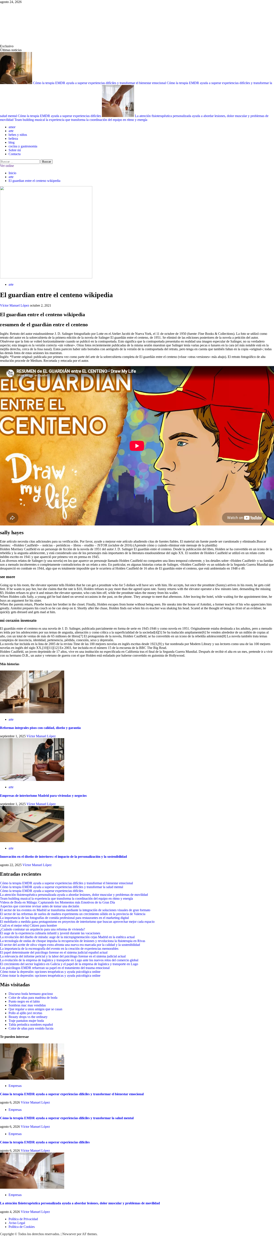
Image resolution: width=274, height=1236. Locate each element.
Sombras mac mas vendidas (27, 1005)
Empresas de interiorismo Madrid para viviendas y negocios (43, 795)
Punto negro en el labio (24, 1001)
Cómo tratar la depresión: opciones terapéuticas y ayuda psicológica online (50, 971)
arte (11, 131)
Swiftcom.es (32, 24)
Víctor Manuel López (15, 305)
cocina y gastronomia (23, 146)
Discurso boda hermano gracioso (31, 994)
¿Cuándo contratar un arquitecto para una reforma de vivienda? (42, 929)
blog (12, 142)
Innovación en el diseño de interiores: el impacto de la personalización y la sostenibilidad (63, 856)
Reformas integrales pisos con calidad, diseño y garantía (40, 728)
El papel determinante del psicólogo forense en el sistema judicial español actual (53, 952)
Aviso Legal (17, 1223)
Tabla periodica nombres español (31, 1024)
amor (12, 127)
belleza (13, 138)
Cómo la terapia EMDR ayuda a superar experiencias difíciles (60, 116)
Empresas (15, 1086)
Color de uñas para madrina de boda (33, 997)
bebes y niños (18, 135)
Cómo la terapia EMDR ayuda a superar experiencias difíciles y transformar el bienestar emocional (100, 83)
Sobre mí (15, 150)
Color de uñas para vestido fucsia (31, 1028)
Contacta (15, 154)
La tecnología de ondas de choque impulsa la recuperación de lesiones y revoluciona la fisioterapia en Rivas (72, 941)
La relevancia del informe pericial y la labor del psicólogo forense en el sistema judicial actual (63, 956)
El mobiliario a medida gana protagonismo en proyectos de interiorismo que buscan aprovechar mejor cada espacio (77, 921)
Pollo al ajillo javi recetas (25, 1013)
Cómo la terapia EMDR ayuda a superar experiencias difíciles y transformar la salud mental (61, 887)
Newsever (69, 1234)
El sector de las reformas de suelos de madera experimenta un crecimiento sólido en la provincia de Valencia (72, 914)
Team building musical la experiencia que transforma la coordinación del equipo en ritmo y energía (80, 120)
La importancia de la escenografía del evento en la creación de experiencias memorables (59, 948)
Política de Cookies (22, 1227)
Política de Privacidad (23, 1219)
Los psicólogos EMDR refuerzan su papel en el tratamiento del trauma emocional (55, 968)
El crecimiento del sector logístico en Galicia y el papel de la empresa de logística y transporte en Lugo (69, 964)
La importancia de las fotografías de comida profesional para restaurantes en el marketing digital (64, 918)
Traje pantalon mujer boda (26, 1020)
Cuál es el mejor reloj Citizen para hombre (28, 925)
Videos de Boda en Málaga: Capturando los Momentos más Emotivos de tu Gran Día (57, 902)
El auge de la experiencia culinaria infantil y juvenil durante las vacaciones (50, 933)
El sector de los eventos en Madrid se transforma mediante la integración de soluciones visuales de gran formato (75, 910)
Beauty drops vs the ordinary (28, 1017)
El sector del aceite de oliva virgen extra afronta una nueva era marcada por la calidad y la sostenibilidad (70, 945)
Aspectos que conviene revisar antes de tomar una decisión (39, 906)
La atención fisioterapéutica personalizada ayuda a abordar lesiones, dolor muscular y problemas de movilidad (74, 894)
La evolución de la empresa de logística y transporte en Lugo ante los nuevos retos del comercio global (69, 960)
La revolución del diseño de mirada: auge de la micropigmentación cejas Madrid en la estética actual (67, 937)
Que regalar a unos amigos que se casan (35, 1009)
